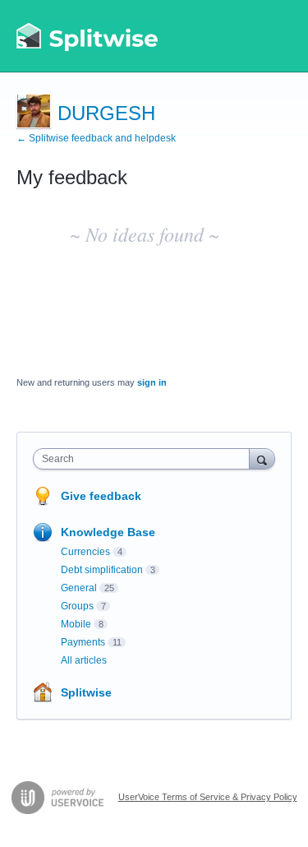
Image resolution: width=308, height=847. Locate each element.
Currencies (85, 552)
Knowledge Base (108, 532)
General (79, 588)
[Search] (262, 458)
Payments (83, 642)
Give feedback (101, 495)
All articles (84, 660)
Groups (77, 606)
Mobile (76, 624)
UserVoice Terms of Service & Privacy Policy (207, 797)
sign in (152, 382)
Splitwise (86, 692)
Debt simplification (102, 570)
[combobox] (145, 459)
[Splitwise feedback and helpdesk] (87, 36)
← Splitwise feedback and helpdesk (96, 138)
